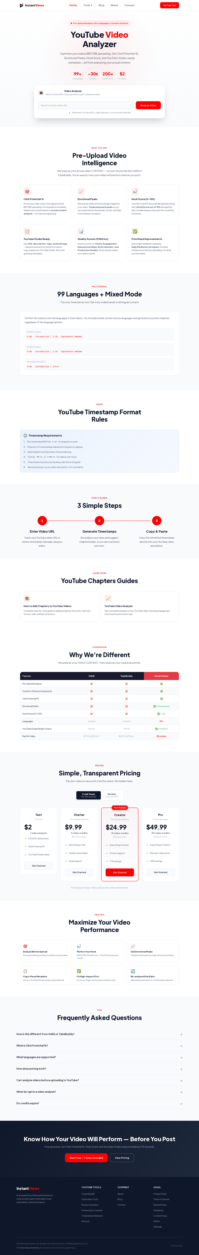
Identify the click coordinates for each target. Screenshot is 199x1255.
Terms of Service (161, 1199)
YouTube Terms (54, 1248)
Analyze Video (148, 105)
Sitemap (158, 1226)
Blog (101, 5)
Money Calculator (89, 1204)
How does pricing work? (99, 1068)
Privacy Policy (160, 1193)
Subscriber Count (89, 1199)
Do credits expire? (99, 1103)
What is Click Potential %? (99, 1045)
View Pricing (122, 1157)
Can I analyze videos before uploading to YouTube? (99, 1080)
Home (73, 5)
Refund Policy (160, 1204)
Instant (34, 5)
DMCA (157, 1221)
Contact (130, 5)
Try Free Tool (169, 5)
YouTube (43, 1248)
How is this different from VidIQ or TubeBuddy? (99, 1034)
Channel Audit (88, 1193)
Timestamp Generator (92, 1215)
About (114, 5)
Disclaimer (158, 1210)
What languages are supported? (99, 1057)
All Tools (85, 1221)
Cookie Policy (160, 1215)
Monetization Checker (92, 1210)
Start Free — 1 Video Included (86, 1157)
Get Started (38, 865)
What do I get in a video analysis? (99, 1091)
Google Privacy (68, 1248)
